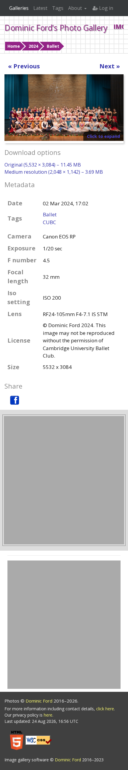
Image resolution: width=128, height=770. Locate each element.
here (48, 715)
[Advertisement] (64, 480)
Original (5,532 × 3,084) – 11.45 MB (42, 164)
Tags (57, 8)
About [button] (75, 8)
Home (13, 46)
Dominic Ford (40, 701)
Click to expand (103, 136)
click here (105, 709)
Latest (40, 8)
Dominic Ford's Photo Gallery (55, 27)
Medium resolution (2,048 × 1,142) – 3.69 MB (53, 172)
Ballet (53, 46)
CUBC (49, 222)
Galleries (19, 8)
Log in (105, 8)
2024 (33, 46)
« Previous (24, 66)
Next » (109, 66)
